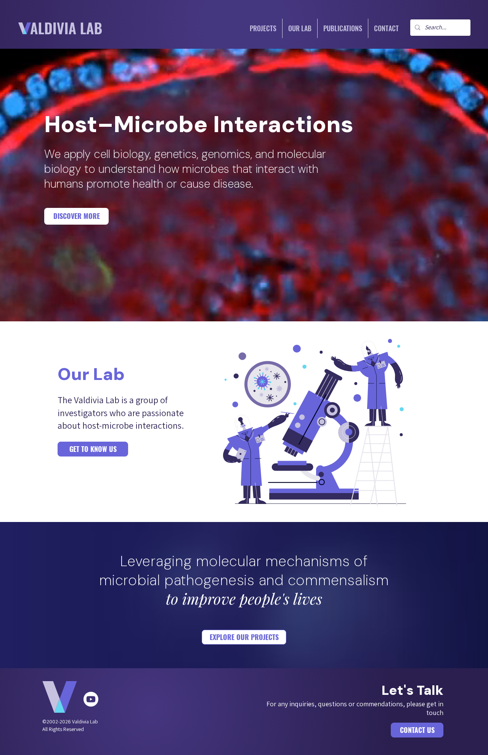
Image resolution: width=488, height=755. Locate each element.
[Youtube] (90, 699)
